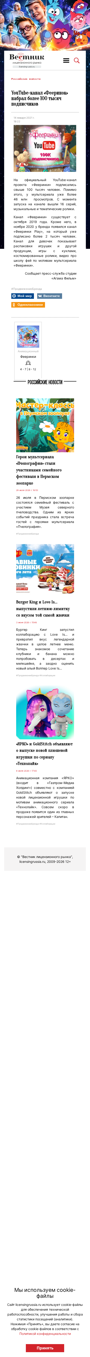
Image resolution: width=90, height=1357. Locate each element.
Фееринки (28, 356)
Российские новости (25, 79)
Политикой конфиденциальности (45, 1334)
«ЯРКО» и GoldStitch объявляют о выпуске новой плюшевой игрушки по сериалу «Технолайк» (44, 753)
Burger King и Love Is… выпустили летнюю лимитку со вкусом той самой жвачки (43, 608)
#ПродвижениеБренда (26, 289)
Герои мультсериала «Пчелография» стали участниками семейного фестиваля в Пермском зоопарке (39, 470)
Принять (45, 1348)
